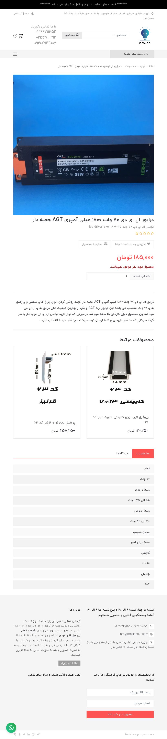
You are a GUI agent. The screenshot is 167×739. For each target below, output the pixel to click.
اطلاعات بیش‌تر (69, 663)
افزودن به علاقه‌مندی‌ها (131, 244)
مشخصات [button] (142, 453)
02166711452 (45, 32)
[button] (18, 35)
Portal (128, 735)
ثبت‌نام (18, 13)
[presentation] (150, 145)
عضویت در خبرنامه (120, 714)
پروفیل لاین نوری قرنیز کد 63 (54, 422)
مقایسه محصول (92, 244)
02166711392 (46, 37)
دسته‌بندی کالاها (133, 54)
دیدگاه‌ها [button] (122, 453)
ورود (27, 13)
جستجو (70, 35)
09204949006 (45, 43)
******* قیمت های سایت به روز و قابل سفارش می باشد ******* (83, 4)
